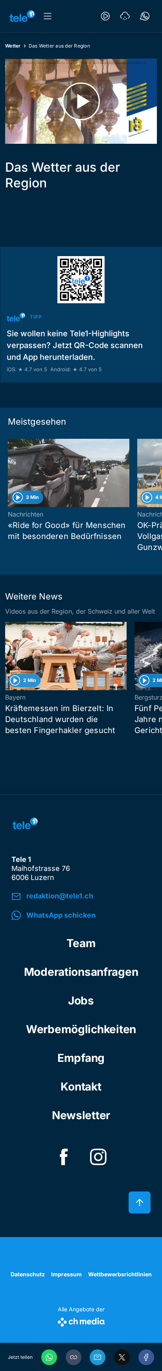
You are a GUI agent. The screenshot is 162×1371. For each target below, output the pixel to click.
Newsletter (81, 1115)
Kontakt (81, 1086)
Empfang (81, 1058)
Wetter (13, 46)
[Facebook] (146, 1357)
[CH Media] (81, 1320)
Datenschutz (28, 1274)
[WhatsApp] (49, 1357)
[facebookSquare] (64, 1157)
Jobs (81, 1000)
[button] (73, 1357)
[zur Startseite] (22, 16)
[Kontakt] (144, 16)
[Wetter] (125, 16)
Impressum (66, 1274)
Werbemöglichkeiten (81, 1029)
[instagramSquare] (98, 1157)
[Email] (97, 1357)
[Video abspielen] (81, 101)
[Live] (105, 16)
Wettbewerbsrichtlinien (120, 1274)
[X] (122, 1357)
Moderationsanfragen (81, 972)
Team (81, 943)
